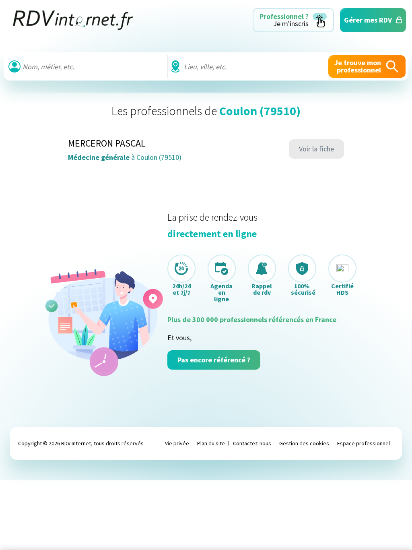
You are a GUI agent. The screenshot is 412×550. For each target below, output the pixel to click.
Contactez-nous (252, 443)
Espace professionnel (363, 443)
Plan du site (211, 443)
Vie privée (177, 443)
